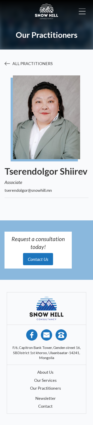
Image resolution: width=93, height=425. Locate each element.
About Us (45, 372)
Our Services (45, 380)
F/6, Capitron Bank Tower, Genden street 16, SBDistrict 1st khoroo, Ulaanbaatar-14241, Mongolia (46, 352)
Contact (45, 406)
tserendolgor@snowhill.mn (28, 190)
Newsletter (45, 398)
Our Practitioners (45, 388)
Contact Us (38, 259)
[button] (82, 11)
